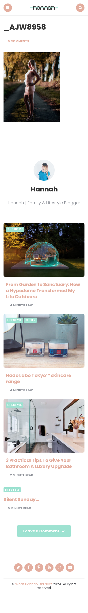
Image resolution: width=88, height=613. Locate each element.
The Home (15, 229)
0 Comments (18, 41)
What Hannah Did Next (33, 584)
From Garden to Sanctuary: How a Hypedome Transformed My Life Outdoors (43, 290)
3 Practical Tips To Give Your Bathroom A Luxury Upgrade (39, 463)
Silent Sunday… (21, 499)
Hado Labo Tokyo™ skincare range (38, 378)
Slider (30, 320)
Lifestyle (14, 320)
